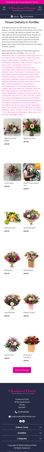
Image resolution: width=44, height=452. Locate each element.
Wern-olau (32, 112)
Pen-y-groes (36, 96)
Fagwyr (35, 70)
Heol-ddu (28, 81)
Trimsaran (5, 110)
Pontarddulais (25, 100)
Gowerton (20, 77)
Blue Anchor (37, 55)
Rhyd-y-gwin (20, 105)
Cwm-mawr (26, 65)
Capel (4, 60)
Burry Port (15, 58)
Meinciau (21, 88)
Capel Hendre (13, 60)
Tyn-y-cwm (32, 110)
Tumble (18, 110)
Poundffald (6, 105)
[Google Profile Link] (23, 421)
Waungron (23, 112)
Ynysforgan (13, 114)
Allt (33, 53)
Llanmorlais (6, 86)
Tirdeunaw (28, 107)
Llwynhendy (31, 86)
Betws (29, 55)
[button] (22, 427)
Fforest (11, 72)
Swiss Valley (36, 105)
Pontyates (5, 103)
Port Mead (25, 103)
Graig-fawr (15, 79)
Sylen (4, 107)
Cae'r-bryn (36, 58)
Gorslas (13, 77)
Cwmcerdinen (7, 67)
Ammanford (6, 55)
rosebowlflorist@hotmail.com (23, 416)
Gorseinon (5, 77)
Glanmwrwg (33, 74)
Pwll (12, 105)
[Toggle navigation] (4, 8)
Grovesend (31, 79)
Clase (23, 63)
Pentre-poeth (25, 98)
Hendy (21, 81)
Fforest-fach (19, 72)
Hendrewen (13, 81)
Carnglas (22, 60)
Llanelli (9, 84)
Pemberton (12, 93)
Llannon (14, 86)
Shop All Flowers (22, 370)
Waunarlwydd (12, 112)
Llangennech (18, 84)
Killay (4, 84)
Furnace (37, 72)
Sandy (28, 105)
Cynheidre (6, 70)
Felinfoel (5, 72)
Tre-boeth (37, 107)
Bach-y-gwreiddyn (19, 55)
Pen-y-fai (27, 96)
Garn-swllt (5, 74)
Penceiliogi (6, 98)
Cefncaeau (6, 63)
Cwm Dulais (16, 65)
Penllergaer (15, 98)
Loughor (5, 88)
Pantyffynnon (29, 91)
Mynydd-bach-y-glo (15, 91)
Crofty (8, 65)
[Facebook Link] (20, 421)
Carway (30, 60)
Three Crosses (12, 107)
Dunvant (27, 70)
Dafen (13, 70)
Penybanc (36, 98)
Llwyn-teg (22, 86)
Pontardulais (36, 100)
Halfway (5, 81)
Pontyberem (15, 103)
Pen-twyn (19, 96)
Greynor (23, 79)
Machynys (13, 88)
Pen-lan (12, 96)
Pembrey (20, 93)
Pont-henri (15, 100)
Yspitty (20, 114)
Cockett (29, 63)
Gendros (13, 74)
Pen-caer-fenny (31, 93)
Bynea (22, 58)
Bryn (3, 58)
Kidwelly (36, 81)
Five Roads (29, 72)
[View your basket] (40, 8)
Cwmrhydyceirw (28, 67)
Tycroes (25, 110)
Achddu (28, 53)
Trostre (12, 110)
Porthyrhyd (34, 103)
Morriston (29, 88)
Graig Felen (29, 77)
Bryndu (8, 58)
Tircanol (21, 107)
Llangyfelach (29, 84)
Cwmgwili (17, 67)
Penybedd (6, 100)
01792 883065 (28, 17)
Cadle (28, 58)
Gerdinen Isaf (23, 74)
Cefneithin (16, 63)
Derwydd (19, 70)
